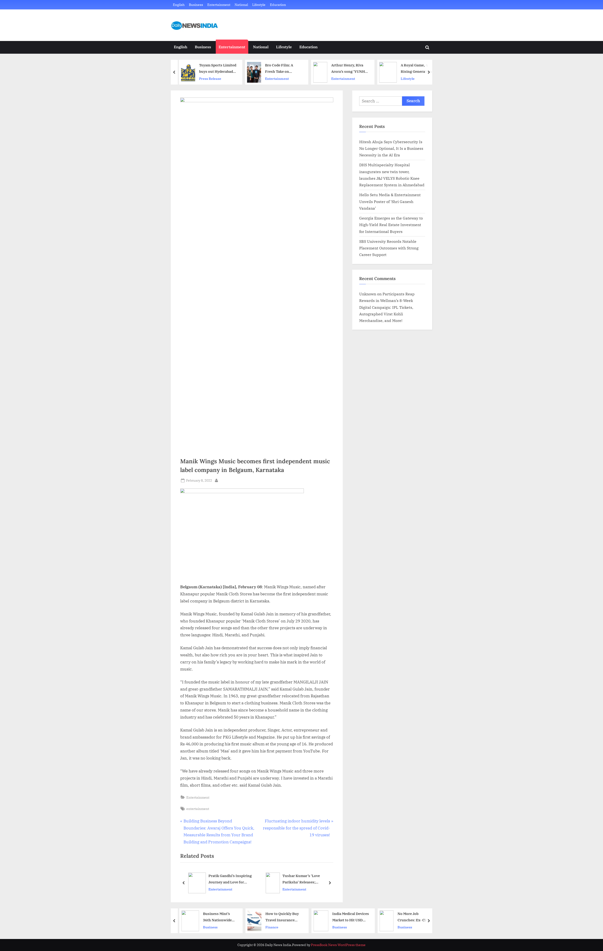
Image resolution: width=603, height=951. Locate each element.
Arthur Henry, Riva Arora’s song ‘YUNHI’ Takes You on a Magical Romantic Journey (347, 69)
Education (278, 4)
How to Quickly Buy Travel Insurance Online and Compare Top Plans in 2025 (280, 917)
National (241, 4)
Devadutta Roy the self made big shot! (323, 879)
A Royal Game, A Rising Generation (414, 68)
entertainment (197, 808)
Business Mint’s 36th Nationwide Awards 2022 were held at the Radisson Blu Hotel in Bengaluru (216, 917)
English (179, 4)
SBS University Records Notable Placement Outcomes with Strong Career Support (389, 248)
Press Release (208, 78)
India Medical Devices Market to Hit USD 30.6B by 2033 (348, 917)
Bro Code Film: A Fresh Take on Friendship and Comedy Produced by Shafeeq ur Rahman (280, 69)
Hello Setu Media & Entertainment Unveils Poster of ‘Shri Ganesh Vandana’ (390, 201)
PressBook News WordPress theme (338, 945)
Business (196, 4)
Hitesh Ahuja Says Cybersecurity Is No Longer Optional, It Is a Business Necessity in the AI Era (391, 148)
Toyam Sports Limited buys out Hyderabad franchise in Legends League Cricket (215, 69)
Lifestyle (258, 4)
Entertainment (218, 4)
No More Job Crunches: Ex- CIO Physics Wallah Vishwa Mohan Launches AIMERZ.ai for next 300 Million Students (413, 917)
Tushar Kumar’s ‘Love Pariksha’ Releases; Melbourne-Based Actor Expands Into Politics (238, 880)
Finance (269, 927)
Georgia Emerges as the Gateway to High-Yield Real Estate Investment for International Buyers (391, 224)
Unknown (367, 293)
